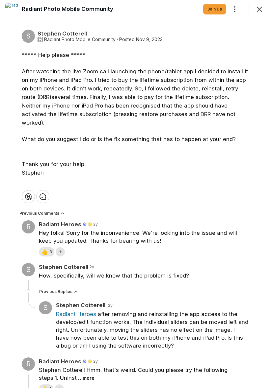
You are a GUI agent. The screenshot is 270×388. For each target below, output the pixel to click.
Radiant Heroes (76, 314)
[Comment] (42, 196)
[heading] (67, 9)
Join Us (214, 9)
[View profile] (11, 9)
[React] (28, 196)
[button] (46, 251)
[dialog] (135, 194)
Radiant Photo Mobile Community (80, 39)
